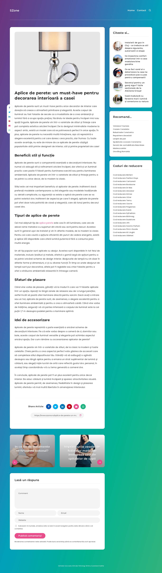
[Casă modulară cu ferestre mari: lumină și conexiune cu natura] (118, 99)
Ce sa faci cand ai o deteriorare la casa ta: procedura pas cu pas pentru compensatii (136, 73)
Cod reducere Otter (122, 197)
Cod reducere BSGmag (123, 216)
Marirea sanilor (119, 148)
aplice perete (46, 222)
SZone (14, 10)
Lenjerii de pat (119, 138)
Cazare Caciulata (121, 129)
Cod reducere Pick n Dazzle (125, 229)
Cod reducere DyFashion (124, 213)
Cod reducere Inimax (122, 194)
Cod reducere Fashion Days (125, 178)
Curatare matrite (97, 566)
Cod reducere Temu (122, 200)
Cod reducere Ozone (122, 203)
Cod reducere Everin (122, 210)
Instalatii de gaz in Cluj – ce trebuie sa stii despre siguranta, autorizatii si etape (136, 46)
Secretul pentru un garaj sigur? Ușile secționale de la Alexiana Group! (135, 87)
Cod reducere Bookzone (124, 184)
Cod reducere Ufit (121, 222)
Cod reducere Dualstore (124, 219)
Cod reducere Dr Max (122, 187)
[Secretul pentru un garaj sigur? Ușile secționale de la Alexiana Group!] (118, 86)
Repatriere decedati (122, 135)
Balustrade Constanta (123, 132)
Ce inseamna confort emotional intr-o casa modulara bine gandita (136, 60)
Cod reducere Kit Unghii (124, 232)
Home (131, 10)
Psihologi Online (84, 566)
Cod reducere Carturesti (124, 181)
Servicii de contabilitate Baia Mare (128, 145)
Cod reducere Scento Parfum (126, 226)
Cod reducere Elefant (123, 175)
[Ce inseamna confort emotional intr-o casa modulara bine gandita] (118, 59)
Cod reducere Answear (123, 191)
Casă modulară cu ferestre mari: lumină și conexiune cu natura (136, 98)
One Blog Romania (121, 151)
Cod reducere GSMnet (123, 235)
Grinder (75, 566)
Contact (141, 10)
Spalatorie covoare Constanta (127, 142)
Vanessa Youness (121, 126)
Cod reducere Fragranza (124, 207)
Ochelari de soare (65, 566)
